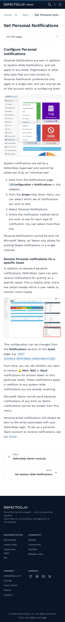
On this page (14, 36)
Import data (10, 544)
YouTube (32, 549)
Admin (17, 14)
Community (34, 544)
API (5, 558)
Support (8, 594)
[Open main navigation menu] (60, 4)
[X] (49, 576)
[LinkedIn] (37, 576)
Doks (32, 617)
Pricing (7, 580)
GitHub (32, 540)
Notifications (27, 14)
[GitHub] (30, 576)
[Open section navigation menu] (55, 4)
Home (7, 14)
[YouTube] (43, 576)
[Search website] (49, 4)
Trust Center (11, 585)
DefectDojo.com (12, 576)
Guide (13, 436)
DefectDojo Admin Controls (29, 458)
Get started (10, 540)
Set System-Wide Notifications (33, 474)
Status (7, 590)
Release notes (35, 554)
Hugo (43, 617)
